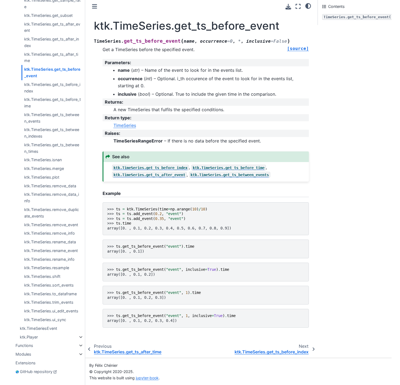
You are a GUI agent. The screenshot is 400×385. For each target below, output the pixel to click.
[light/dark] (308, 5)
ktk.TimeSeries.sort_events (49, 285)
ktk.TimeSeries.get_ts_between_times (51, 148)
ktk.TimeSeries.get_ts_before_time (52, 102)
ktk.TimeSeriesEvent (38, 328)
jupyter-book (147, 377)
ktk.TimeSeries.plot (41, 177)
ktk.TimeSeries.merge (44, 168)
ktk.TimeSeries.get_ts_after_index (51, 42)
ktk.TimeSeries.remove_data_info (51, 197)
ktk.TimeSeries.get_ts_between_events (51, 117)
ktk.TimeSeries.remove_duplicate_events (51, 212)
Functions (24, 345)
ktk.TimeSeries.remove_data (50, 186)
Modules (23, 354)
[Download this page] (288, 6)
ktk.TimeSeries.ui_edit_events (51, 311)
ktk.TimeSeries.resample (46, 267)
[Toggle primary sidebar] (95, 6)
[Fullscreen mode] (298, 6)
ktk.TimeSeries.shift (42, 276)
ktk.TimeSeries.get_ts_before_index (52, 87)
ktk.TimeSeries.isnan (43, 159)
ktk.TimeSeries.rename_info (49, 259)
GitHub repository (36, 371)
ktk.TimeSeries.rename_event (51, 250)
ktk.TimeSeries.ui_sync (45, 319)
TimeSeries (124, 125)
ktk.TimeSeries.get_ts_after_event (52, 27)
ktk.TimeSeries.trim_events (48, 302)
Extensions (26, 363)
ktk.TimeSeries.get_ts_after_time (51, 57)
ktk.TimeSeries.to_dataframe (50, 293)
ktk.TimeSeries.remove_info (49, 233)
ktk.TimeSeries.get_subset (48, 15)
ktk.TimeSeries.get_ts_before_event (52, 72)
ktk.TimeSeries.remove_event (51, 224)
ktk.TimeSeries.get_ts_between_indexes (51, 132)
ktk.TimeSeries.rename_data (50, 242)
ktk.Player (29, 337)
